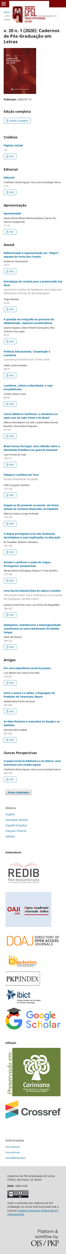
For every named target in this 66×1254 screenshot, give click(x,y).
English (10, 814)
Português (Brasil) (17, 820)
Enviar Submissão (18, 792)
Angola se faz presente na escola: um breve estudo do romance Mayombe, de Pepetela (31, 507)
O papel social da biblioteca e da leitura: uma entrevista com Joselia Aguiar (32, 762)
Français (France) (16, 831)
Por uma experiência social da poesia (27, 668)
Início (7, 12)
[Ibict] (23, 1002)
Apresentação (12, 213)
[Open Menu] (3, 3)
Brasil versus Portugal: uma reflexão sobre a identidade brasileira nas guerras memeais (32, 448)
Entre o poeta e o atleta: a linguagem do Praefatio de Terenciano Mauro (29, 694)
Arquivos (19, 12)
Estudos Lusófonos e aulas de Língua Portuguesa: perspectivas (27, 564)
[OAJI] (28, 926)
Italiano (10, 836)
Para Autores (13, 1152)
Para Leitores (13, 1146)
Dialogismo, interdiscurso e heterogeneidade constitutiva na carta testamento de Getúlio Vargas (32, 628)
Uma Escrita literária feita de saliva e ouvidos (33, 595)
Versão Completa (18, 120)
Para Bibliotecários (16, 1157)
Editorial (9, 177)
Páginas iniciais (13, 145)
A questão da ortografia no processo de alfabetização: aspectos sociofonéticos (29, 321)
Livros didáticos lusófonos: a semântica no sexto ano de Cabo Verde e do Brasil (31, 415)
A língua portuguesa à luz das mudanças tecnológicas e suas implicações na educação (32, 535)
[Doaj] (33, 948)
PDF (11, 156)
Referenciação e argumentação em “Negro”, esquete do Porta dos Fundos (32, 254)
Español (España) (16, 825)
